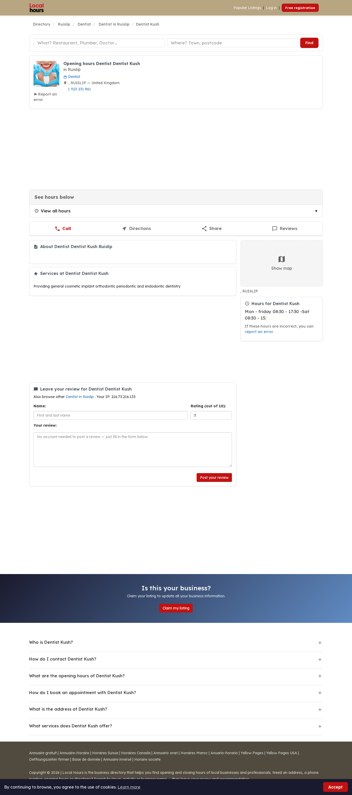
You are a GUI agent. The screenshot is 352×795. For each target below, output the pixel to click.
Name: (39, 406)
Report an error (45, 97)
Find (309, 43)
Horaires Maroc (194, 753)
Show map (281, 268)
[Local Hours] (36, 7)
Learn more (129, 787)
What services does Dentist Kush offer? (70, 725)
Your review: (45, 425)
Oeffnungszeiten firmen (49, 759)
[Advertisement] (176, 149)
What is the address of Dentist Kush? (68, 709)
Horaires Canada (135, 753)
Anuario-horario (224, 753)
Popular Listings (247, 7)
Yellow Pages (252, 753)
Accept (335, 787)
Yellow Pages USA (281, 753)
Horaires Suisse (105, 753)
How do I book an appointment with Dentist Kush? (82, 692)
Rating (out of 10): (208, 406)
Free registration (300, 8)
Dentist (73, 76)
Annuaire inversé (117, 759)
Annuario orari (165, 753)
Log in (271, 7)
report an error (259, 331)
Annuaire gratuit (43, 753)
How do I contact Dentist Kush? (62, 659)
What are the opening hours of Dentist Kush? (77, 675)
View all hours (56, 210)
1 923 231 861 (79, 89)
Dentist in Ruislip (80, 396)
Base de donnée (86, 759)
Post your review (214, 477)
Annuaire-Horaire (74, 753)
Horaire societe (147, 759)
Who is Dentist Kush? (51, 642)
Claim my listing (176, 608)
